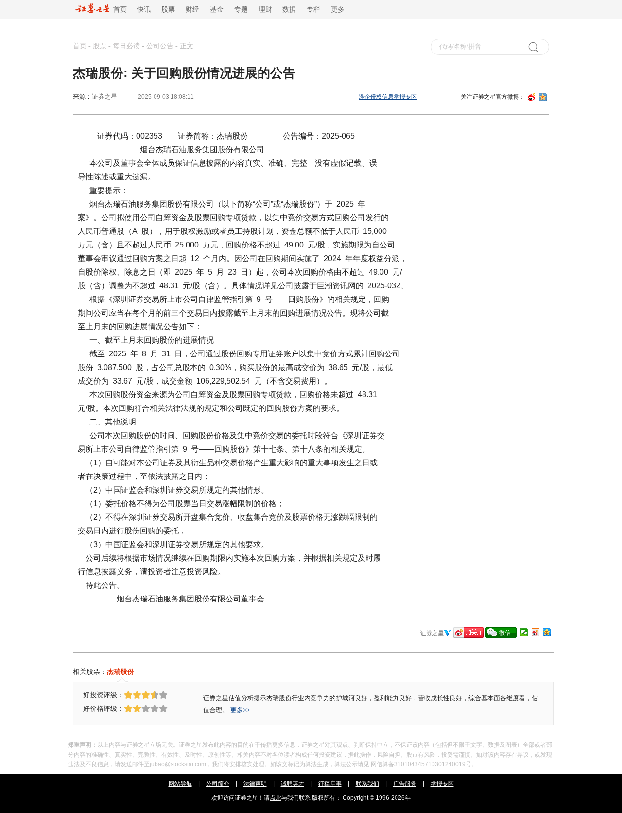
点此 (275, 798)
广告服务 (404, 783)
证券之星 (104, 96)
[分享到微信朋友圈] (524, 632)
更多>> (240, 710)
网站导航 (180, 783)
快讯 (144, 9)
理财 (265, 9)
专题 (241, 9)
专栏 (313, 9)
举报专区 (442, 783)
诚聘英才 (292, 783)
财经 (192, 9)
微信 (505, 632)
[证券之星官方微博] (468, 632)
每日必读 (126, 46)
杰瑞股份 (120, 671)
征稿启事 (330, 783)
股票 (168, 9)
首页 (118, 9)
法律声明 (255, 783)
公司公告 (159, 46)
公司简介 (217, 783)
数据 (289, 9)
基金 (217, 9)
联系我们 (367, 783)
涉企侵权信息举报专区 (388, 96)
